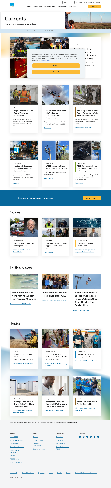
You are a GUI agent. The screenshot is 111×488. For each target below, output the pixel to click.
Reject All (56, 72)
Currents (35, 437)
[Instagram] (94, 437)
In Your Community (16, 462)
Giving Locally (14, 444)
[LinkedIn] (87, 437)
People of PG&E (50, 163)
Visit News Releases (91, 198)
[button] (79, 2)
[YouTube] (91, 437)
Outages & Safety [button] (37, 6)
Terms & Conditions (28, 473)
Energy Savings (50, 399)
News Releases (38, 440)
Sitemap (68, 473)
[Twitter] (83, 437)
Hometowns (80, 108)
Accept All (56, 65)
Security (59, 473)
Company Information (16, 440)
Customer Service (82, 240)
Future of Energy (81, 163)
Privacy (51, 473)
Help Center (60, 440)
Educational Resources (17, 447)
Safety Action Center (39, 449)
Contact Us (59, 437)
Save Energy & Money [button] (49, 6)
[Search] (72, 2)
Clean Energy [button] (72, 6)
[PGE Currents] (98, 437)
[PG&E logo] (12, 5)
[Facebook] (80, 437)
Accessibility (14, 473)
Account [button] (29, 6)
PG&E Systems (14, 459)
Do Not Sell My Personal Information (86, 473)
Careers (12, 456)
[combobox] (68, 2)
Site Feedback (60, 444)
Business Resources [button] (62, 6)
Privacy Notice (46, 60)
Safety (16, 108)
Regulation (41, 473)
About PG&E (14, 437)
